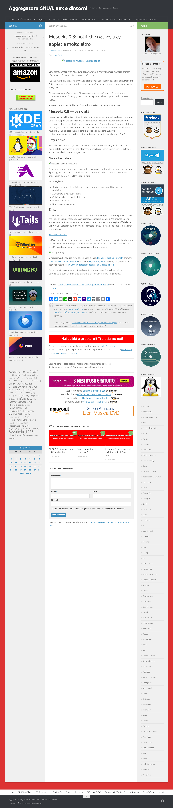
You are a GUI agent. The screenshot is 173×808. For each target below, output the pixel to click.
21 (30, 466)
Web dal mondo (149, 764)
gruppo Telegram (68, 353)
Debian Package (149, 461)
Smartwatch (147, 688)
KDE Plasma (24, 405)
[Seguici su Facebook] (40, 25)
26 (21, 470)
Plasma (12, 423)
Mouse (145, 591)
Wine (12, 438)
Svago (145, 715)
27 (25, 470)
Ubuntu (17, 435)
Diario (145, 466)
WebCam (146, 769)
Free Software (27, 393)
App (144, 423)
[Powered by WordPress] (18, 803)
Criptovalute (147, 450)
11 (16, 463)
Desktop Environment (23, 386)
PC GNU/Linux (39, 19)
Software (146, 699)
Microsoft (25, 417)
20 (25, 466)
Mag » (28, 473)
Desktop (27, 384)
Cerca (159, 102)
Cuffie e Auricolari (149, 455)
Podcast (22, 423)
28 (30, 470)
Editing (31, 390)
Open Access (148, 596)
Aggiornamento (23, 371)
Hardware (146, 520)
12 (21, 463)
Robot (145, 634)
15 (35, 463)
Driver (22, 390)
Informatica (28, 398)
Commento (56, 476)
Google (34, 396)
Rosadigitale (147, 639)
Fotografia (147, 493)
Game (13, 396)
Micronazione (148, 564)
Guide (64, 19)
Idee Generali (148, 531)
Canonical (31, 378)
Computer (23, 381)
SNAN (145, 694)
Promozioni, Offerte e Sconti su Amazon (115, 19)
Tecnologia (147, 737)
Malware (26, 414)
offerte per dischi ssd (94, 390)
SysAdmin (22, 431)
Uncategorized (148, 748)
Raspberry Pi (15, 429)
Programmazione (19, 426)
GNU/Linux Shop (24, 19)
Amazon (146, 406)
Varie (145, 753)
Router (145, 645)
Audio (145, 433)
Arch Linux (32, 375)
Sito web (54, 500)
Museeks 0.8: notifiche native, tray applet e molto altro (83, 284)
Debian (15, 384)
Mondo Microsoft (149, 580)
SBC (144, 650)
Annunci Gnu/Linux (150, 417)
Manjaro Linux (14, 417)
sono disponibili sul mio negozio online (70, 312)
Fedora (14, 393)
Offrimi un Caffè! (88, 19)
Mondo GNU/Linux (150, 574)
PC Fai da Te (54, 19)
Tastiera (146, 726)
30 (39, 470)
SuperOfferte (141, 19)
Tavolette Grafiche (150, 731)
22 (35, 466)
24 (11, 470)
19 (21, 466)
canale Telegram (107, 346)
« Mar (22, 473)
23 (39, 466)
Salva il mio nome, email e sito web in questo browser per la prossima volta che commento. (90, 509)
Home (11, 19)
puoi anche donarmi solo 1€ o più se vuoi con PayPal (94, 322)
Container (35, 381)
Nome (54, 492)
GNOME (23, 396)
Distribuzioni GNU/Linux (152, 477)
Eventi (145, 488)
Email (95, 492)
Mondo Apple (148, 569)
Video (145, 759)
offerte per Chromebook (94, 398)
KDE (13, 405)
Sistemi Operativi (149, 677)
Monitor (146, 585)
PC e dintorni (147, 618)
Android (21, 375)
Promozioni (147, 629)
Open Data (147, 601)
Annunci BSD (147, 412)
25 (16, 470)
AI (12, 375)
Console (146, 444)
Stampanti (147, 704)
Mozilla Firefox (18, 420)
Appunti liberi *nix (149, 428)
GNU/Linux (147, 509)
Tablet (145, 721)
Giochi (145, 504)
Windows (32, 435)
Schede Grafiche (149, 656)
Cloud (13, 381)
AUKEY (145, 439)
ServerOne (147, 666)
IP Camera (146, 542)
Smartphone (147, 683)
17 (11, 466)
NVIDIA (32, 420)
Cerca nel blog (146, 98)
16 (39, 463)
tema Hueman (37, 803)
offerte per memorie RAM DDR (94, 394)
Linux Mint (15, 414)
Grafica (13, 399)
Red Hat (27, 429)
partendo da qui (75, 309)
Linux (29, 411)
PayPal (145, 612)
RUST (36, 429)
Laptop (145, 553)
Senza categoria (58, 26)
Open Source (148, 607)
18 (16, 466)
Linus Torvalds (16, 411)
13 (25, 463)
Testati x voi (147, 742)
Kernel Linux (18, 408)
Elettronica (147, 482)
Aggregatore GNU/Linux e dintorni (48, 8)
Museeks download (58, 234)
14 (30, 463)
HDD (144, 526)
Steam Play (147, 710)
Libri (144, 558)
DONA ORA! (152, 87)
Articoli (12, 378)
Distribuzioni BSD (149, 471)
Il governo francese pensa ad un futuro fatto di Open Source (118, 452)
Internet (146, 536)
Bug (21, 378)
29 (35, 470)
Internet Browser (20, 402)
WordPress (147, 775)
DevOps (13, 390)
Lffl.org (52, 288)
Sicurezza (74, 19)
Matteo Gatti (56, 50)
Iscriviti (153, 19)
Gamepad (146, 498)
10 (11, 463)
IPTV (144, 547)
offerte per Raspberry (94, 401)
